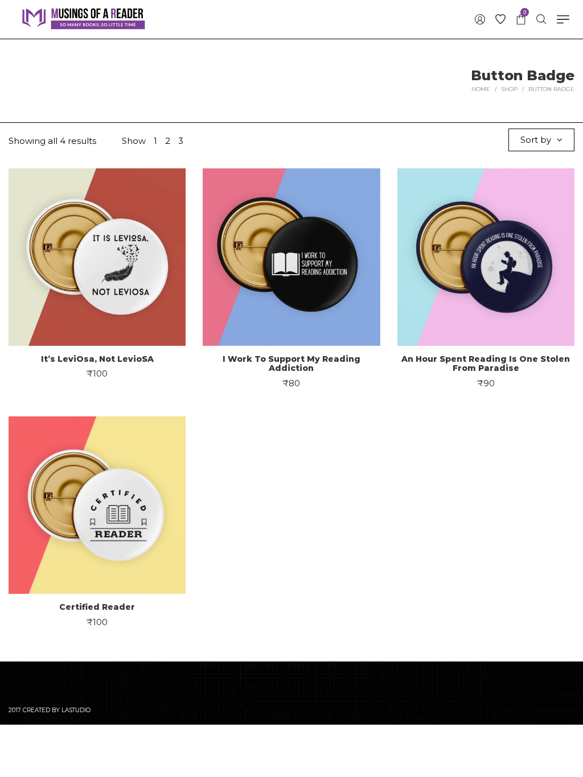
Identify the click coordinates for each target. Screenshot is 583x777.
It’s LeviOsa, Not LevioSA (97, 359)
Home (480, 89)
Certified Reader (97, 607)
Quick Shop (97, 251)
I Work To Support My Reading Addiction (291, 364)
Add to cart (97, 293)
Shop (509, 89)
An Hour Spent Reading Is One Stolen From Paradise (485, 364)
